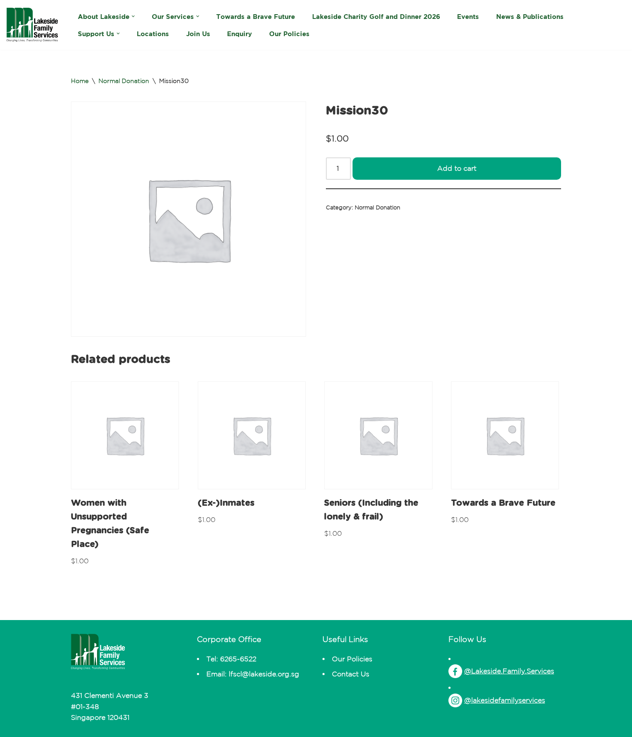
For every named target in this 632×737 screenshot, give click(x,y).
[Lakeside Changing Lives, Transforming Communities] (32, 25)
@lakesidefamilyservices (504, 700)
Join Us (198, 33)
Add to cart (456, 168)
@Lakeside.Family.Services (509, 671)
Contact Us (350, 674)
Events (468, 16)
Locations (153, 33)
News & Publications (530, 16)
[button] (133, 16)
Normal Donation (123, 80)
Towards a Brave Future (255, 16)
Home (80, 80)
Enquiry (239, 33)
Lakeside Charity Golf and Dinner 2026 (376, 16)
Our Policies (289, 33)
